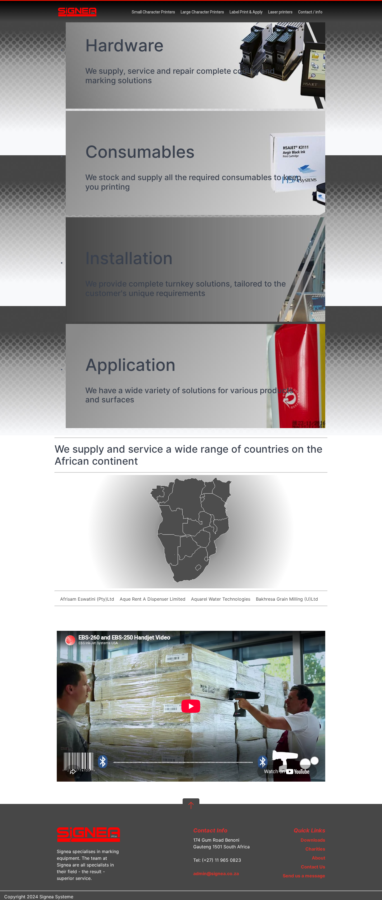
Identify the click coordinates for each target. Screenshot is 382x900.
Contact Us (313, 867)
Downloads (313, 840)
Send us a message (304, 875)
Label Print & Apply (246, 12)
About (318, 858)
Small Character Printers (153, 12)
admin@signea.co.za (216, 873)
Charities (315, 849)
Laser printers (280, 12)
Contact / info (310, 12)
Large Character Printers (202, 12)
